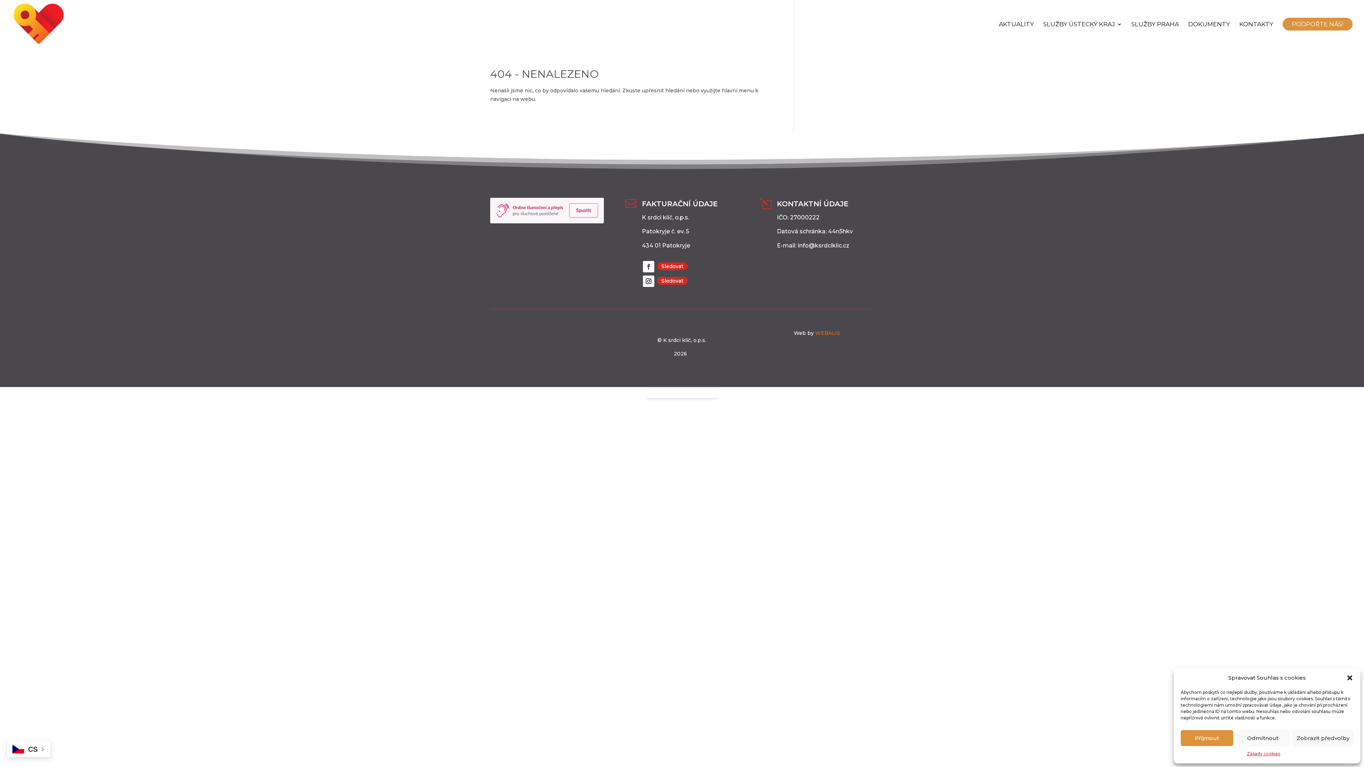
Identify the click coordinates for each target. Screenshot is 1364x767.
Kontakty (1256, 25)
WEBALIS (827, 333)
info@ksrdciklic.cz (823, 245)
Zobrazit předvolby (1323, 738)
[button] (1349, 677)
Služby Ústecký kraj (1079, 25)
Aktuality (1016, 25)
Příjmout (1207, 738)
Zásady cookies (1263, 753)
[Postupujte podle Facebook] (648, 266)
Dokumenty (1209, 25)
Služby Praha (1155, 25)
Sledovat (672, 266)
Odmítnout (1262, 738)
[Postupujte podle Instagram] (648, 281)
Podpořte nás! (1317, 24)
